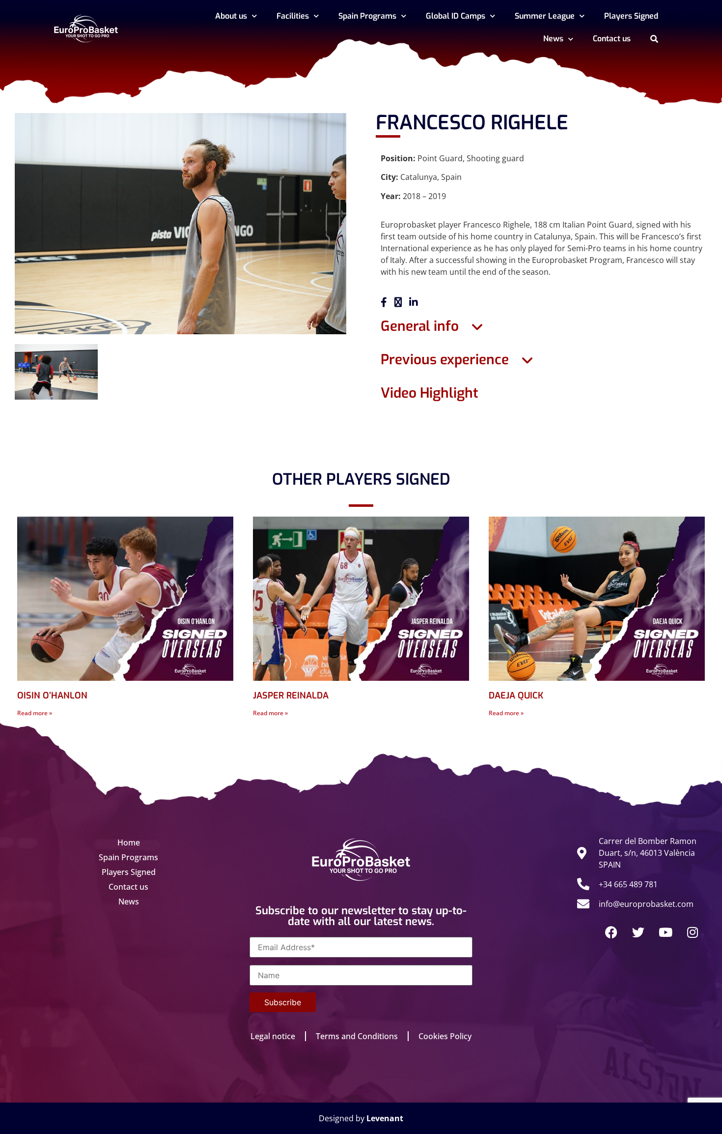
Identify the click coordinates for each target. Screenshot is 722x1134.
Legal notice (272, 1036)
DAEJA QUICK (516, 695)
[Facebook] (611, 932)
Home (128, 842)
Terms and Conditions (357, 1036)
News (553, 38)
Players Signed (631, 16)
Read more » (34, 713)
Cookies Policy (445, 1036)
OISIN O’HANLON (52, 695)
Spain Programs (367, 16)
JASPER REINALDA (291, 695)
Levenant (384, 1118)
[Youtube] (665, 932)
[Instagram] (692, 932)
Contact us (612, 38)
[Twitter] (638, 932)
